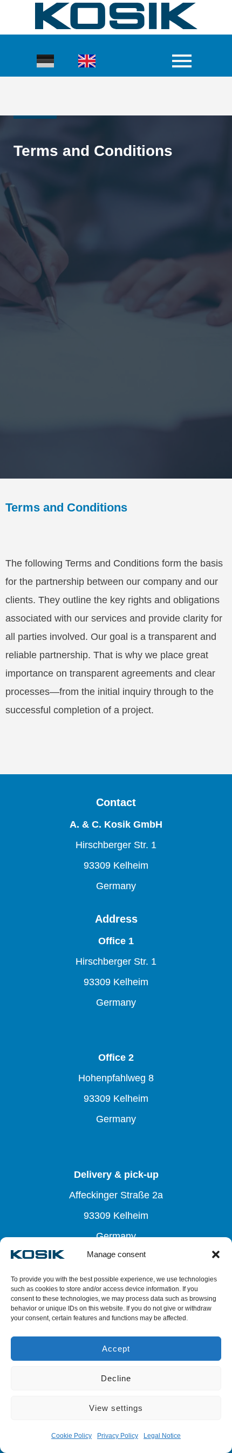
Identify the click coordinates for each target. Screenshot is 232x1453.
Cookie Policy (71, 1436)
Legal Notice (162, 1436)
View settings (116, 1408)
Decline (116, 1378)
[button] (215, 1254)
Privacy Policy (117, 1436)
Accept (116, 1348)
